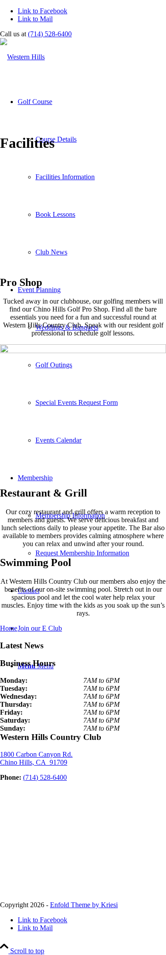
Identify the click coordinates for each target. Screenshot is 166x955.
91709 (36, 758)
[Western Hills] (22, 57)
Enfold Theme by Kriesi (84, 905)
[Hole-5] (83, 350)
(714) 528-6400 (50, 34)
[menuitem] (92, 177)
